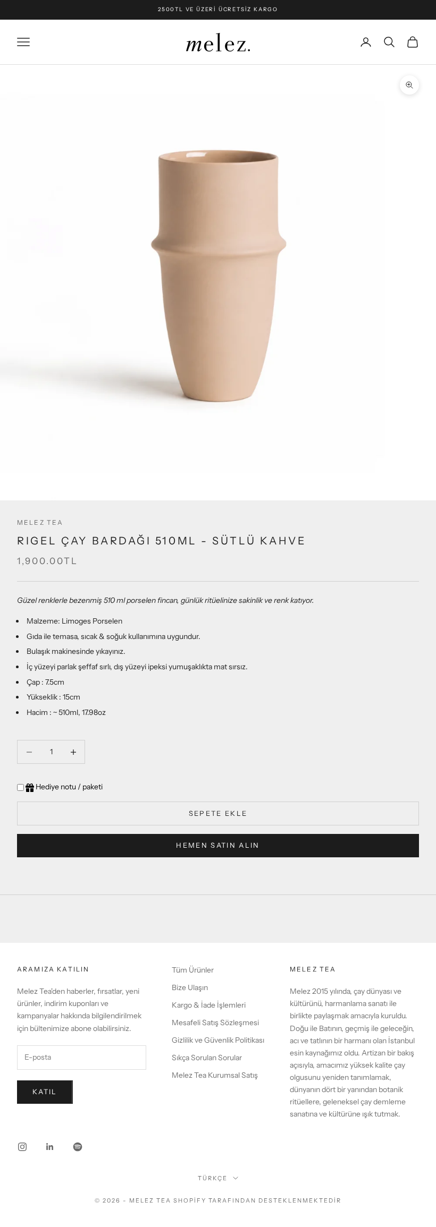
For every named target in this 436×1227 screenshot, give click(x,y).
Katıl (44, 1091)
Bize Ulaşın (190, 987)
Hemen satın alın (217, 845)
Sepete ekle (218, 813)
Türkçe (213, 1178)
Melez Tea (40, 522)
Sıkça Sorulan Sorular (207, 1057)
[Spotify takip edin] (77, 1146)
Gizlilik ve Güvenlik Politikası (218, 1040)
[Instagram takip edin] (22, 1146)
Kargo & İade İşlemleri (209, 1005)
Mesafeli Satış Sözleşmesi (215, 1022)
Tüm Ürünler (193, 970)
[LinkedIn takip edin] (50, 1146)
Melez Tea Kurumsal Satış (215, 1075)
